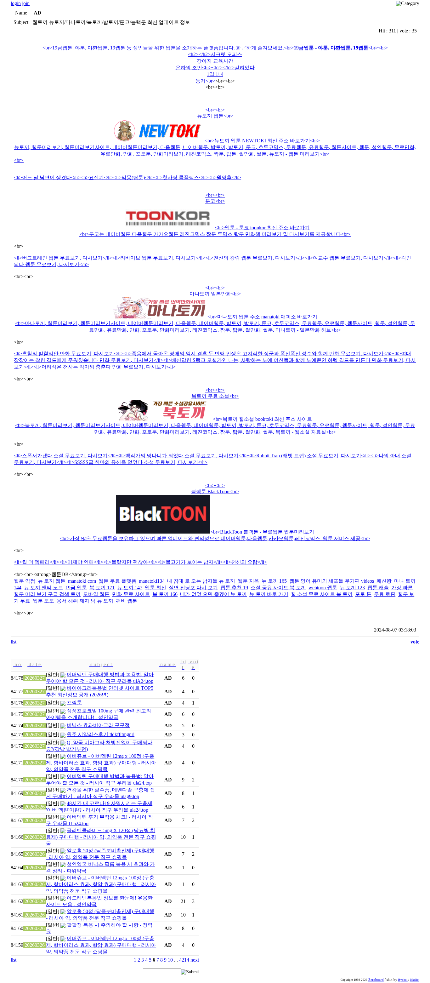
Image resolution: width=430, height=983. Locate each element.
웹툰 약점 (24, 581)
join (26, 3)
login (16, 3)
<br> (215, 135)
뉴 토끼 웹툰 (51, 581)
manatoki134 (152, 581)
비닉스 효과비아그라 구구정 (98, 725)
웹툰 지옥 (248, 581)
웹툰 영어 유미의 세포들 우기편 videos (331, 581)
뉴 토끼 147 (129, 587)
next (194, 960)
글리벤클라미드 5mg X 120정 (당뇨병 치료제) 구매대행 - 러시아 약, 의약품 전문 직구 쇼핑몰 (101, 837)
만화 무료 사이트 (131, 594)
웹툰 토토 (43, 600)
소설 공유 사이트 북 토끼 (278, 587)
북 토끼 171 (102, 587)
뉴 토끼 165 (274, 581)
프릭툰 (74, 702)
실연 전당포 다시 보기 (193, 587)
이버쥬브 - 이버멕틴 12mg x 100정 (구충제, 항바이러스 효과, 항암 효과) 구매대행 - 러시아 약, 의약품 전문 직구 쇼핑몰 (101, 762)
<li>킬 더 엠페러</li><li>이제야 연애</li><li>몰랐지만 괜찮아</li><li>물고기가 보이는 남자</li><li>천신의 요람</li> (140, 562)
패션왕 (384, 581)
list (13, 641)
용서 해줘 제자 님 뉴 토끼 (85, 600)
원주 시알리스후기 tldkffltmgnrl (100, 734)
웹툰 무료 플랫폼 (117, 581)
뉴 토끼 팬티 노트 (43, 587)
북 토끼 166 (165, 594)
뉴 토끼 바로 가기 (268, 594)
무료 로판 (384, 594)
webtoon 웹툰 (322, 587)
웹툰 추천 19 (234, 587)
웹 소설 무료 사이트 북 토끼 (322, 594)
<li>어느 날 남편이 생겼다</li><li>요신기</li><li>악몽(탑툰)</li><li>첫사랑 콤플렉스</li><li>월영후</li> (127, 177)
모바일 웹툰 (96, 594)
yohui (403, 979)
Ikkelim (414, 979)
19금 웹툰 (76, 587)
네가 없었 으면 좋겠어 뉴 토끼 (213, 594)
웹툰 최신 (155, 587)
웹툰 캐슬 (378, 587)
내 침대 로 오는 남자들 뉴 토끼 (201, 581)
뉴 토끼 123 (352, 587)
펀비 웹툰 (126, 600)
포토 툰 (363, 594)
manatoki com (82, 581)
